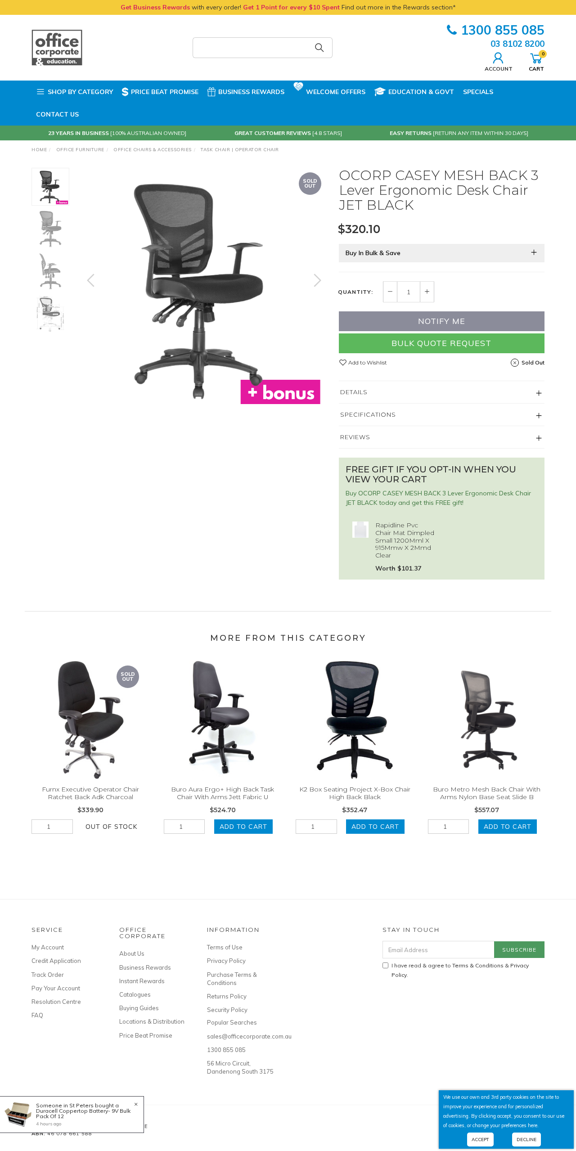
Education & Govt (421, 92)
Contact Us (57, 114)
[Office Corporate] (57, 47)
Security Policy (227, 1009)
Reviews (355, 437)
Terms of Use (225, 947)
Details (354, 392)
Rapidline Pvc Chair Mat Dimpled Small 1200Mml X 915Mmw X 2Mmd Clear (404, 540)
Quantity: (355, 292)
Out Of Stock (111, 827)
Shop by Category (80, 92)
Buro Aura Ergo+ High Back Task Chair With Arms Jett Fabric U (222, 793)
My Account (48, 947)
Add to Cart (243, 827)
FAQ (37, 1015)
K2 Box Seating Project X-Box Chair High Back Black (354, 793)
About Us (131, 953)
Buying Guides (139, 1008)
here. (533, 1125)
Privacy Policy (226, 960)
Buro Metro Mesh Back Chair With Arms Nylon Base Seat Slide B (486, 793)
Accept (480, 1139)
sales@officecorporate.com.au (240, 1036)
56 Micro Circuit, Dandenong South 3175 (240, 1067)
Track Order (48, 974)
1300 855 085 (502, 30)
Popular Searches (232, 1022)
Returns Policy (227, 996)
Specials (478, 92)
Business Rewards (251, 92)
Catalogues (135, 994)
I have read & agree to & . (460, 970)
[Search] (319, 47)
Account (499, 68)
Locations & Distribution (151, 1021)
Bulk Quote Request (441, 343)
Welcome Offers (335, 92)
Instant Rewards (142, 981)
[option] (204, 289)
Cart (536, 61)
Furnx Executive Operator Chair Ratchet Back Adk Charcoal (90, 793)
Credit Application (56, 960)
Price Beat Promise (164, 92)
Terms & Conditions (478, 965)
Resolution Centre (56, 1001)
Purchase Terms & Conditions (232, 978)
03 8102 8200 (517, 43)
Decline (526, 1139)
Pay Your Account (56, 988)
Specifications (368, 414)
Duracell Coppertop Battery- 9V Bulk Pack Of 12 (83, 1113)
